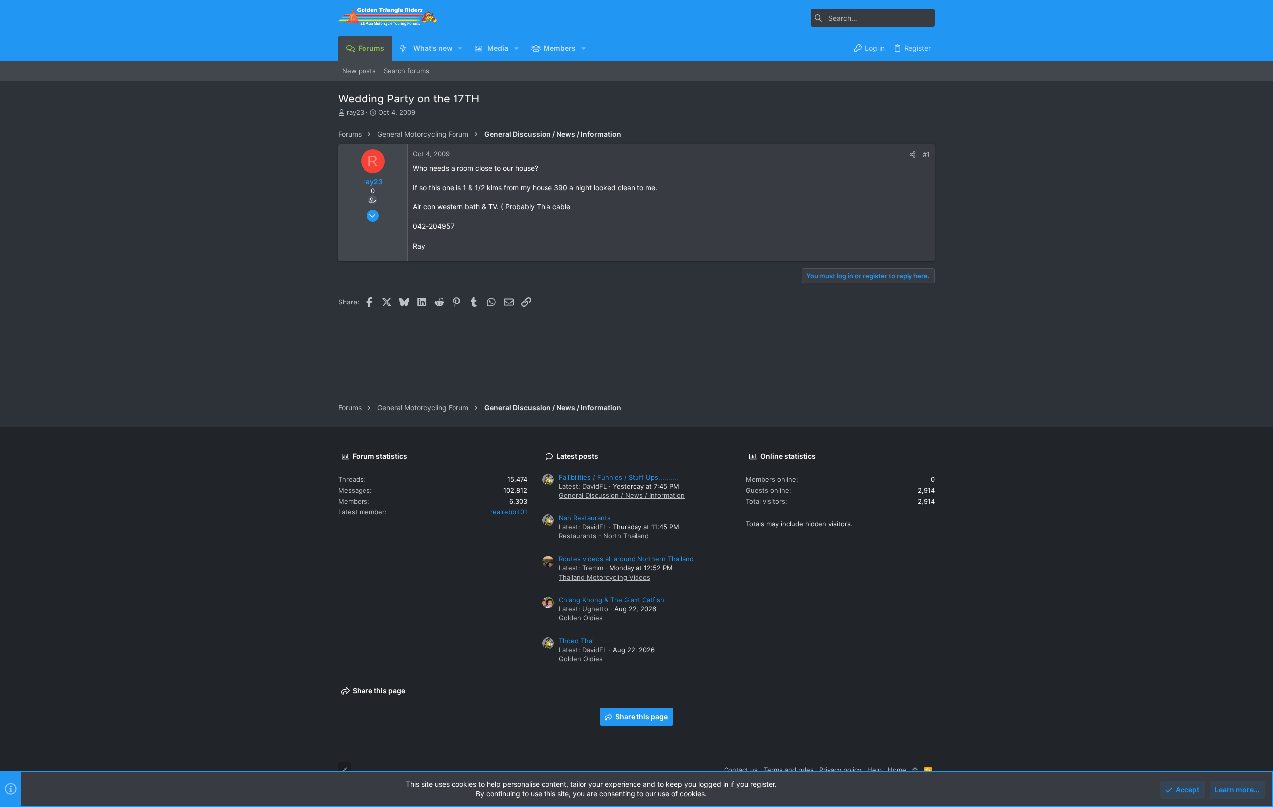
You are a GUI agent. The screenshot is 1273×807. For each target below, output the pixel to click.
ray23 (355, 112)
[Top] (915, 769)
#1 (926, 154)
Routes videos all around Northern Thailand (626, 559)
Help (874, 770)
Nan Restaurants (585, 518)
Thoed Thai (576, 641)
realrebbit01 (508, 512)
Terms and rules (789, 770)
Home (897, 770)
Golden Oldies (581, 618)
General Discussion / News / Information (622, 495)
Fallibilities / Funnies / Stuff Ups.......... (618, 477)
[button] (460, 48)
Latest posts (577, 456)
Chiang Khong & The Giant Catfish (611, 600)
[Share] (912, 154)
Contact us (741, 770)
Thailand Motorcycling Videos (604, 577)
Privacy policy (840, 770)
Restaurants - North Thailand (604, 536)
